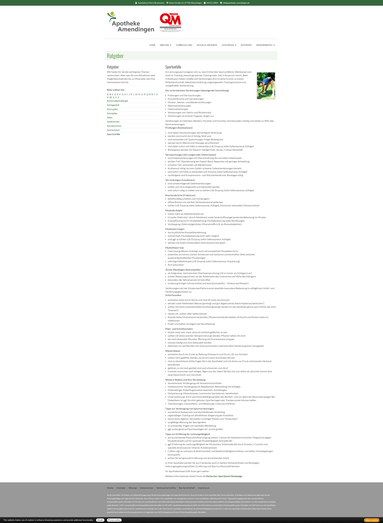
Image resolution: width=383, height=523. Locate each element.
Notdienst (246, 45)
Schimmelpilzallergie (117, 100)
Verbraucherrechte (166, 487)
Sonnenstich (113, 129)
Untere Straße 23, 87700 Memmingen (185, 3)
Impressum (203, 487)
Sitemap (133, 487)
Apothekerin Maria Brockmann (151, 3)
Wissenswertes (264, 45)
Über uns (164, 45)
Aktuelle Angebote (207, 45)
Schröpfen (112, 113)
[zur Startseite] (145, 21)
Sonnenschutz (114, 125)
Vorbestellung (184, 45)
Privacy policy (114, 520)
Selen (110, 117)
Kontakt (121, 487)
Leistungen (228, 45)
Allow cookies (372, 520)
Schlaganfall (113, 104)
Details (100, 520)
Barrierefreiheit (187, 487)
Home (152, 45)
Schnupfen (112, 109)
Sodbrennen (113, 121)
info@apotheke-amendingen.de (236, 3)
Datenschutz (146, 487)
